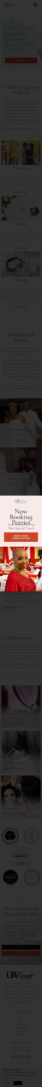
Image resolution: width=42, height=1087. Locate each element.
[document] (21, 543)
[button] (38, 499)
